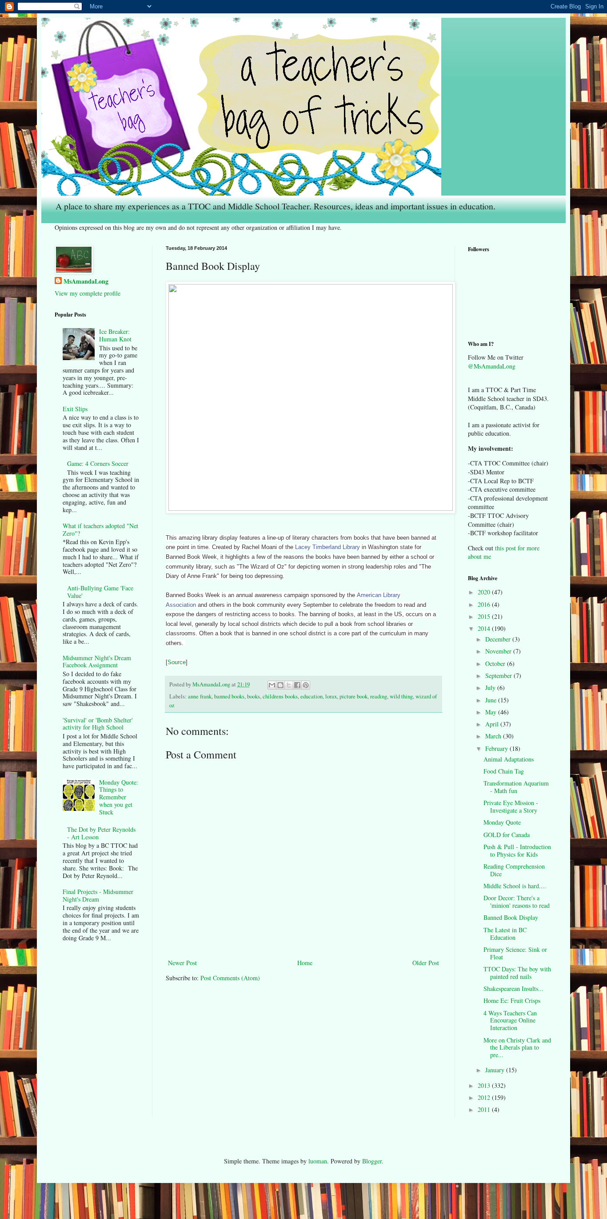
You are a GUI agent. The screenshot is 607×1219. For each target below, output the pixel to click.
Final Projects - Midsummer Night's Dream (98, 895)
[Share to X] (288, 685)
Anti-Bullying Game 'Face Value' (100, 592)
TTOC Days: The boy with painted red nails (517, 973)
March (494, 736)
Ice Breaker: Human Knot (115, 335)
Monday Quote (502, 822)
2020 (485, 592)
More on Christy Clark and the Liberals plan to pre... (517, 1047)
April (492, 724)
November (499, 651)
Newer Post (182, 962)
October (496, 663)
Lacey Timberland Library (327, 547)
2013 (485, 1085)
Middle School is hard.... (514, 886)
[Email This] (272, 685)
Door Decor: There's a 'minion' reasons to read (516, 902)
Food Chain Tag (503, 771)
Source (177, 662)
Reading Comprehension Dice (514, 870)
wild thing (401, 696)
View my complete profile (87, 293)
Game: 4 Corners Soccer (97, 463)
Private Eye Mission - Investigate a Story (510, 806)
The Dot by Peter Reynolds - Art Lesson (101, 833)
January (495, 1070)
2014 (485, 628)
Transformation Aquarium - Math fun (516, 787)
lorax (331, 696)
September (499, 675)
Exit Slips (75, 409)
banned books (229, 696)
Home (304, 962)
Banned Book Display (510, 917)
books (253, 696)
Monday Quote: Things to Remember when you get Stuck (118, 797)
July (491, 687)
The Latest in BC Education (505, 934)
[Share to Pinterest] (305, 685)
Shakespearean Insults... (513, 988)
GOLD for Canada (506, 834)
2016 (485, 604)
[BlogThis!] (280, 685)
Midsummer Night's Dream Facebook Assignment (97, 662)
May (491, 712)
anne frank (200, 696)
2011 (485, 1109)
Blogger (372, 1161)
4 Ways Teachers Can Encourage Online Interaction (510, 1020)
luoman (317, 1161)
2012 (485, 1097)
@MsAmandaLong (491, 366)
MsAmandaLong (86, 281)
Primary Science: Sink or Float (515, 953)
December (498, 639)
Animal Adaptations (508, 759)
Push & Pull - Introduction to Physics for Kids (517, 850)
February (497, 748)
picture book (353, 696)
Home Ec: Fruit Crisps (511, 1000)
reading (378, 696)
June (491, 700)
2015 (485, 616)
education (311, 696)
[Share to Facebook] (297, 685)
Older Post (425, 962)
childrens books (280, 696)
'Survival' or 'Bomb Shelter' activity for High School (98, 724)
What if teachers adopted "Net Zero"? (100, 529)
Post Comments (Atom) (230, 978)
